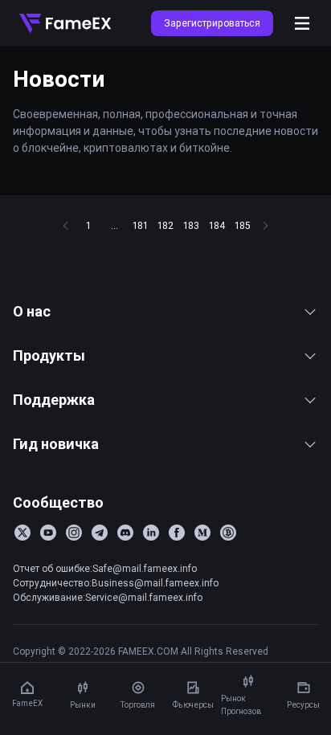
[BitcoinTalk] (228, 532)
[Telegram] (99, 532)
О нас (32, 311)
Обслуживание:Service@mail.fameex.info (107, 597)
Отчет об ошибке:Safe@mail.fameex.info (105, 568)
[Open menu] (302, 23)
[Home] (65, 23)
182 (165, 225)
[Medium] (202, 532)
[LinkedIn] (151, 532)
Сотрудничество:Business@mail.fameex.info (116, 583)
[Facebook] (176, 532)
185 (243, 225)
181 (140, 225)
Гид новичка (56, 444)
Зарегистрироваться (212, 23)
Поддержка (54, 399)
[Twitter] (22, 532)
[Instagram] (74, 532)
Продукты (49, 355)
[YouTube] (48, 532)
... (114, 225)
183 (191, 225)
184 (217, 225)
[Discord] (125, 532)
